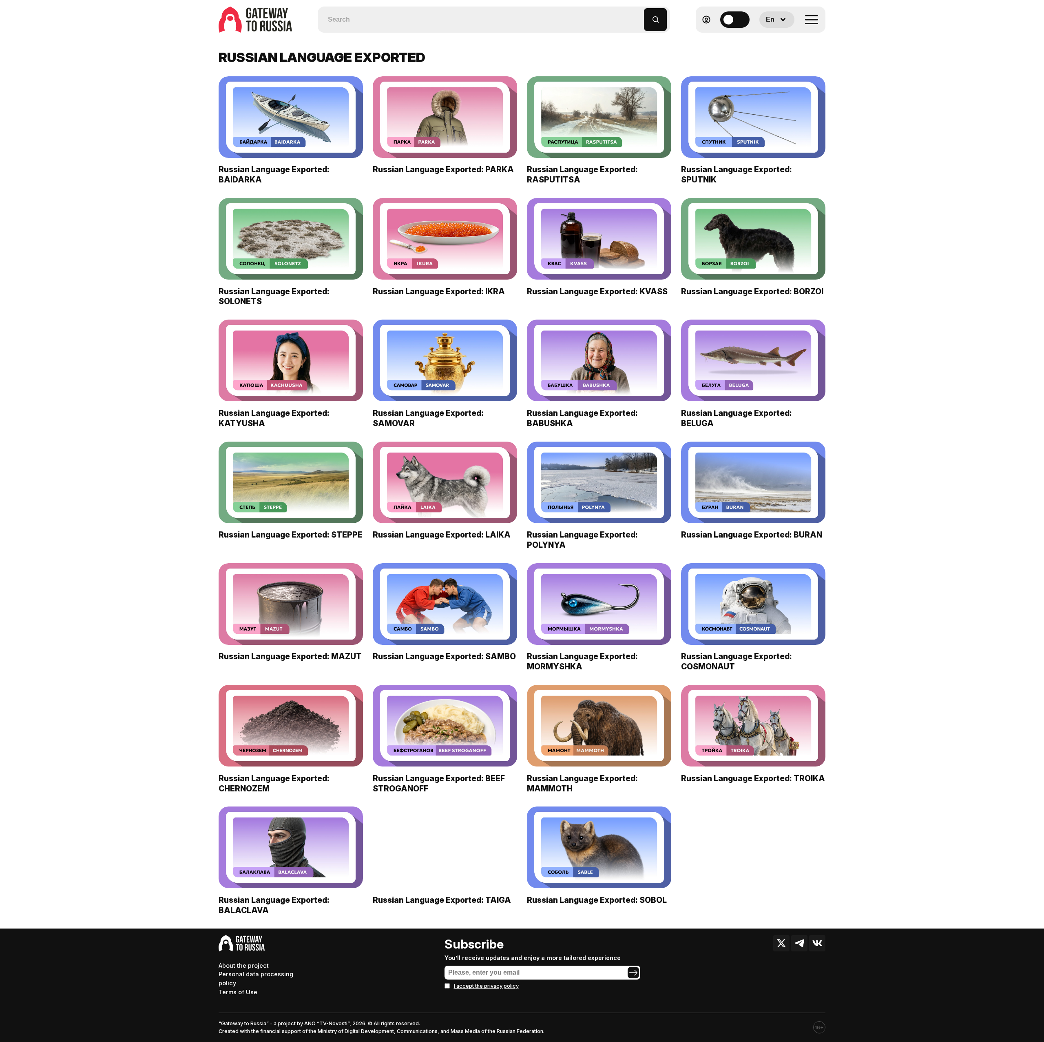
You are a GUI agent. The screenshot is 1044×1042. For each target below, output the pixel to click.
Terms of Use (238, 992)
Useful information (766, 39)
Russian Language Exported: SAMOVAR (428, 418)
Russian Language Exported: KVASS (597, 291)
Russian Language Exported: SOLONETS (274, 297)
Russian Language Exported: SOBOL (597, 900)
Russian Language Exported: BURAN (751, 535)
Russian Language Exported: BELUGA (736, 418)
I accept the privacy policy (486, 986)
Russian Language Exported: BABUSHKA (582, 418)
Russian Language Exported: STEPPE (291, 535)
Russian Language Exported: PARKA (443, 169)
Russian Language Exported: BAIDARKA (274, 174)
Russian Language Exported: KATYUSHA (274, 418)
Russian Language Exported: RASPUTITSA (582, 174)
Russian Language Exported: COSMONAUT (736, 661)
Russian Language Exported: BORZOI (752, 291)
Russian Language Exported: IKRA (439, 291)
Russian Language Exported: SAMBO (444, 656)
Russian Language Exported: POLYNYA (582, 540)
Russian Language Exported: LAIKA (442, 535)
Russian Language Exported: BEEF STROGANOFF (439, 783)
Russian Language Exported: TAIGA (442, 900)
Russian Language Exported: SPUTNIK (736, 174)
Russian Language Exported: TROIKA (753, 778)
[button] (638, 16)
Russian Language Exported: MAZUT (290, 656)
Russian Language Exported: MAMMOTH (582, 783)
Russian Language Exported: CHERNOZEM (274, 783)
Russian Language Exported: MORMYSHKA (582, 661)
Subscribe (474, 944)
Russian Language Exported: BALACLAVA (274, 905)
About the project (244, 965)
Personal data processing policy (256, 978)
